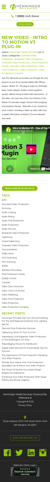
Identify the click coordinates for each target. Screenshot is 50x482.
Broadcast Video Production (29, 59)
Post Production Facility (13, 274)
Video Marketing (28, 66)
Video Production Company (15, 307)
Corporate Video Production (16, 62)
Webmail (17, 465)
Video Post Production (13, 299)
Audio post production (13, 220)
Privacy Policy (25, 405)
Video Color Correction (13, 286)
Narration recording (11, 270)
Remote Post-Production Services (18, 328)
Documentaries (9, 249)
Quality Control (9, 278)
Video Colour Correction (13, 290)
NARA (5, 266)
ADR (4, 200)
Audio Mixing (8, 216)
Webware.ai (25, 397)
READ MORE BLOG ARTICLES (19, 188)
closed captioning (10, 241)
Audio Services (9, 229)
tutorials (14, 66)
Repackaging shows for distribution (19, 344)
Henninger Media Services (17, 394)
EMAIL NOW (25, 24)
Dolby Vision (8, 253)
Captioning (7, 237)
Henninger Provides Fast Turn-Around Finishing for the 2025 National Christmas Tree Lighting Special (25, 321)
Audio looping (9, 212)
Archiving (6, 208)
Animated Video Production (15, 204)
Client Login (29, 465)
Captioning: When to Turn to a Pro (19, 332)
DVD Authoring (9, 257)
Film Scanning (9, 262)
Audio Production (10, 225)
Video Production (28, 69)
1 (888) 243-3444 (27, 16)
